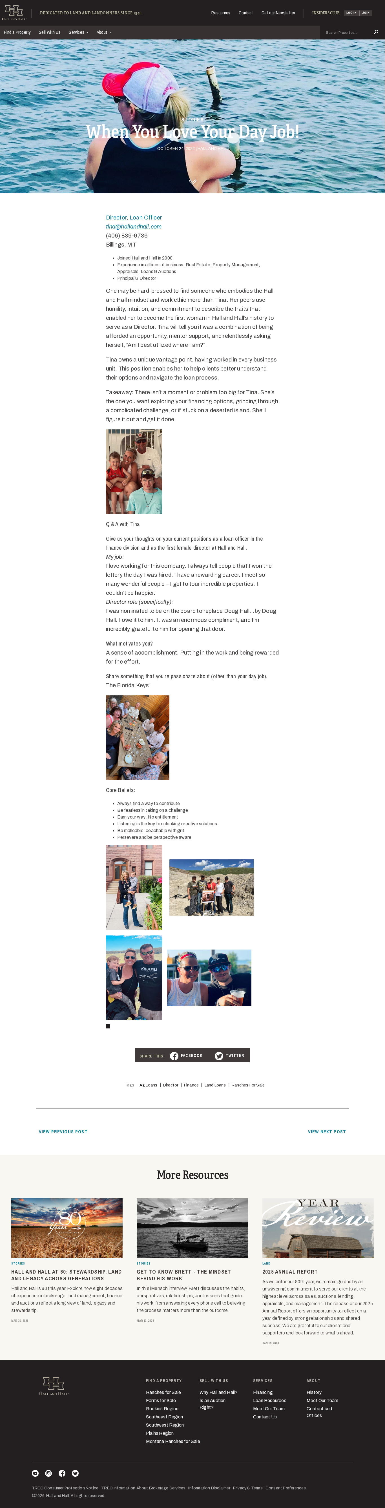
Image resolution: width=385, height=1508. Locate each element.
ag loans (149, 1085)
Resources (220, 13)
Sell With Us (49, 32)
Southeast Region (164, 1416)
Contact (246, 13)
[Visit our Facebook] (62, 1474)
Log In (351, 13)
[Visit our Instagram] (48, 1474)
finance (191, 1085)
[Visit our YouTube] (35, 1474)
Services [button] (77, 32)
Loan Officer (146, 217)
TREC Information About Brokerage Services (143, 1488)
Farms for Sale (161, 1400)
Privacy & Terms (248, 1488)
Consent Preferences (285, 1488)
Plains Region (160, 1433)
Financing (263, 1392)
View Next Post (327, 1131)
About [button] (102, 32)
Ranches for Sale (248, 1085)
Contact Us (265, 1416)
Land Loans (215, 1085)
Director (116, 217)
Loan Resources (269, 1400)
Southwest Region (165, 1425)
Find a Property (17, 32)
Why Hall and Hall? (219, 1392)
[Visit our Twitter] (75, 1474)
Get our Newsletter (278, 13)
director (170, 1085)
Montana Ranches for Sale (173, 1441)
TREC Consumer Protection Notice (65, 1488)
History (314, 1392)
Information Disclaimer (209, 1488)
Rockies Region (162, 1408)
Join (366, 13)
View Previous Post (63, 1131)
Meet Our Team (269, 1408)
